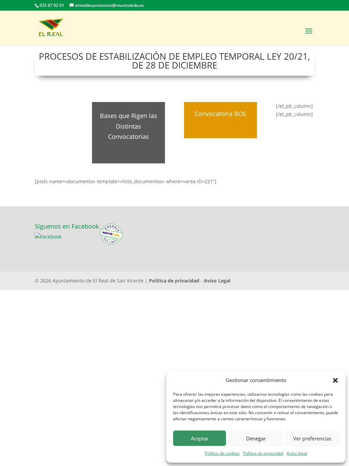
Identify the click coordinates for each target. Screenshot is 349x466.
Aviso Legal (217, 280)
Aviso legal (297, 453)
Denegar (256, 438)
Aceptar (200, 438)
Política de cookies (222, 453)
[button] (335, 380)
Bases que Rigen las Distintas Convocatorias (128, 126)
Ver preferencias (312, 438)
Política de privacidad (263, 453)
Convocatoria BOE (220, 114)
